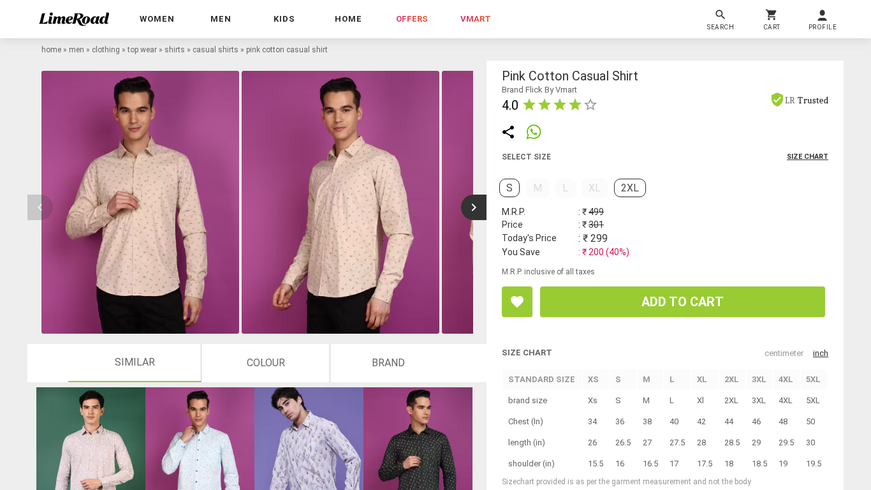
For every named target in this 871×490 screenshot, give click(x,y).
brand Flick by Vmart (539, 89)
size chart (807, 156)
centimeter (784, 353)
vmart (475, 19)
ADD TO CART (682, 301)
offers (412, 19)
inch (820, 353)
